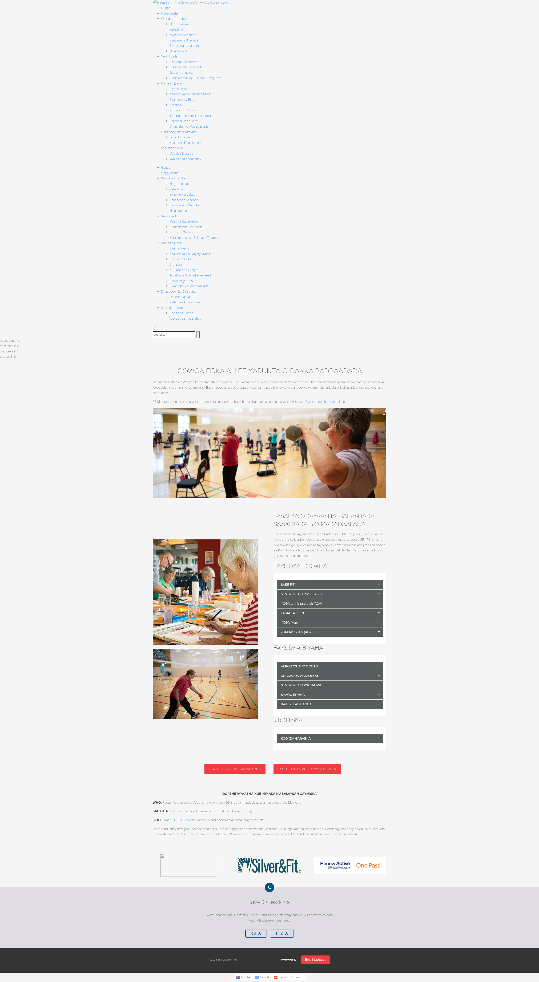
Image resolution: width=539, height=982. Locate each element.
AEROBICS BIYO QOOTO (299, 666)
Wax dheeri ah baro (175, 19)
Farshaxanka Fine (181, 99)
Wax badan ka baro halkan (326, 402)
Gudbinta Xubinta (181, 73)
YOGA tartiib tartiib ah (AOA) (301, 604)
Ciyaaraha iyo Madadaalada (188, 126)
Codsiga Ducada (181, 153)
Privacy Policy (288, 959)
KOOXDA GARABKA (296, 738)
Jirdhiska (175, 105)
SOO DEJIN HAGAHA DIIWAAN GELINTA (307, 769)
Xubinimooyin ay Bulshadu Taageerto (195, 78)
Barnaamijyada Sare (183, 121)
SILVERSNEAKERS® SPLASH (301, 685)
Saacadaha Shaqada (183, 40)
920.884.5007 (180, 820)
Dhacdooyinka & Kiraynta (178, 132)
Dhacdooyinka (179, 137)
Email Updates (315, 960)
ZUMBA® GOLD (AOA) (296, 632)
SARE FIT (288, 585)
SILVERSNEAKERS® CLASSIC (302, 594)
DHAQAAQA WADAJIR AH (300, 676)
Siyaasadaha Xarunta (184, 46)
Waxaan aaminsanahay (185, 159)
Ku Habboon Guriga (183, 110)
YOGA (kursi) (290, 622)
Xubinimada (169, 56)
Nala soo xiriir (178, 51)
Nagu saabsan (179, 24)
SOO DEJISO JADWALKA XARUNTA (235, 769)
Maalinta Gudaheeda (183, 62)
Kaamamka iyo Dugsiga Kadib (190, 94)
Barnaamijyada (171, 83)
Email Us (282, 933)
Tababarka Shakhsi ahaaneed (190, 116)
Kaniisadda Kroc (172, 148)
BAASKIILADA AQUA (296, 704)
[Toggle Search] (154, 328)
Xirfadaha (176, 29)
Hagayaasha (170, 13)
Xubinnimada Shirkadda (186, 67)
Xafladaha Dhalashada (185, 143)
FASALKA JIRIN (292, 613)
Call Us (256, 933)
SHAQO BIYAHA (293, 695)
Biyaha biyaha (179, 89)
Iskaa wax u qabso (182, 35)
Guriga (165, 8)
